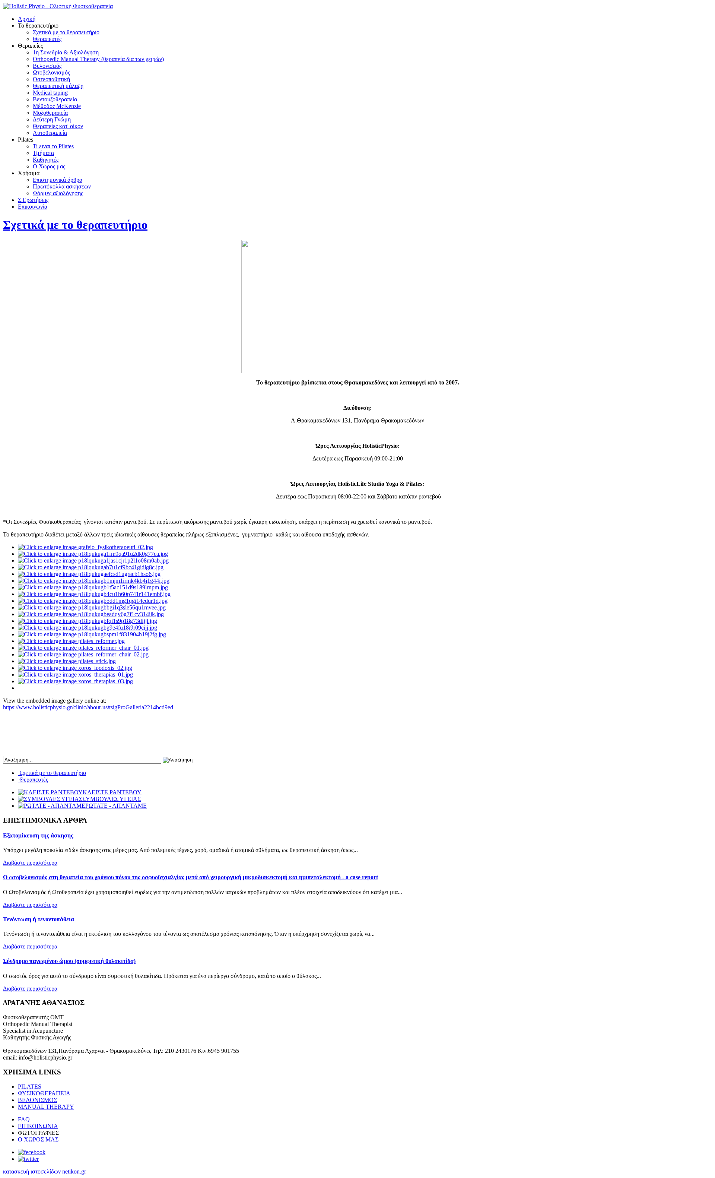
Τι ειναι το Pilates (53, 146)
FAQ (24, 1119)
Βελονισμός (47, 66)
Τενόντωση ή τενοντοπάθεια (38, 919)
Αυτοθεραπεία (50, 133)
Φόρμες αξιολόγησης (58, 193)
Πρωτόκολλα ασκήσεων (62, 186)
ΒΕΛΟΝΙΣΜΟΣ (37, 1100)
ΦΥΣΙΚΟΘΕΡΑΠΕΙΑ (44, 1093)
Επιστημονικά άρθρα (57, 180)
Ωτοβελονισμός (51, 72)
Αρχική (26, 19)
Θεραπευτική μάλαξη (58, 86)
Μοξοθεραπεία (50, 113)
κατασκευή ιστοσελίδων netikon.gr (44, 1171)
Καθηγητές (45, 159)
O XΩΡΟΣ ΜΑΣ (38, 1139)
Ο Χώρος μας (49, 166)
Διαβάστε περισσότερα (30, 862)
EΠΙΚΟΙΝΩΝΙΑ (38, 1126)
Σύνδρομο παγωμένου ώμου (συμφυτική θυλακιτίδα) (69, 961)
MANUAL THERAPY (46, 1106)
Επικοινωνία (32, 206)
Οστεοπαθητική (51, 79)
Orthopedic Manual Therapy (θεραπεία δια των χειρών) (98, 59)
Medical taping (50, 92)
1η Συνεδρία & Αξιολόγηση (66, 52)
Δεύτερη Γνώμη (52, 119)
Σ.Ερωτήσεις (33, 200)
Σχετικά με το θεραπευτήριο (66, 32)
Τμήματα (43, 153)
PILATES (29, 1086)
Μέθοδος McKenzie (57, 106)
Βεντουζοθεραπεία (55, 99)
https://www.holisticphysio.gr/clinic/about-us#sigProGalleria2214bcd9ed (88, 707)
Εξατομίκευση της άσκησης (38, 835)
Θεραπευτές (47, 39)
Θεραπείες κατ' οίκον (58, 126)
